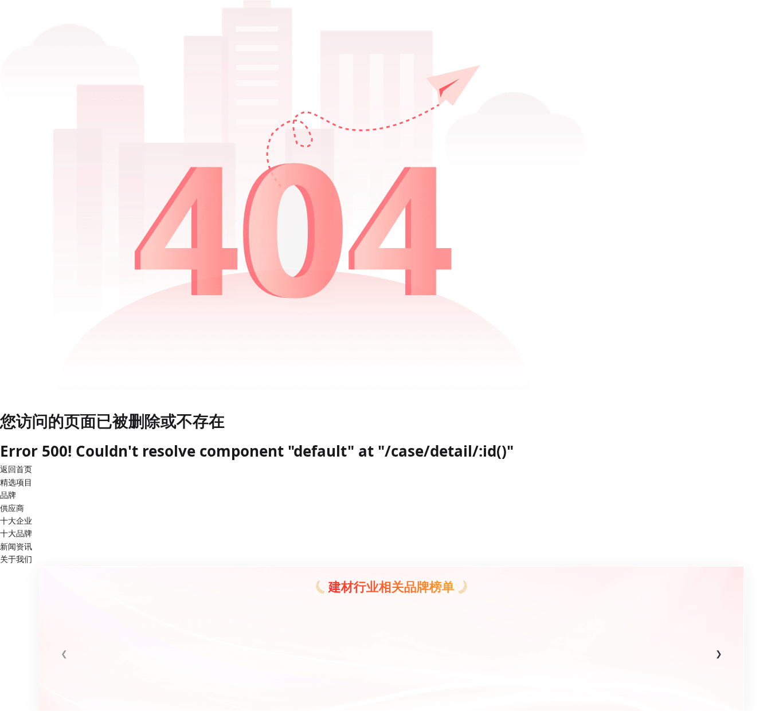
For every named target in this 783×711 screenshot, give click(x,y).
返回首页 (16, 468)
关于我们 (16, 558)
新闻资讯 (16, 546)
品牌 (8, 494)
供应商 (12, 507)
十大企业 (16, 520)
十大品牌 (16, 533)
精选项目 (16, 482)
